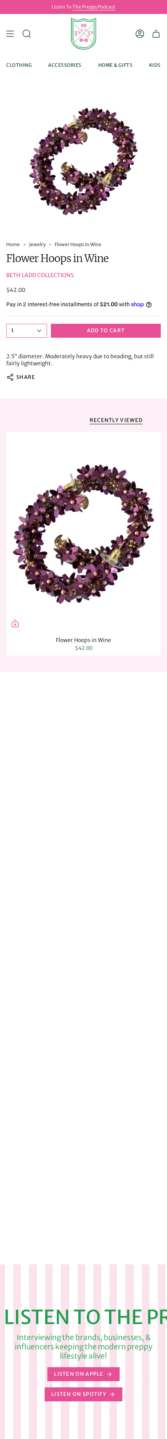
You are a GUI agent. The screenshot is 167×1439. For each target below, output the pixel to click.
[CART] (156, 33)
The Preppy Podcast (93, 7)
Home (13, 244)
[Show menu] (10, 33)
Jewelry (37, 244)
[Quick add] (15, 623)
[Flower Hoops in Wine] (83, 532)
